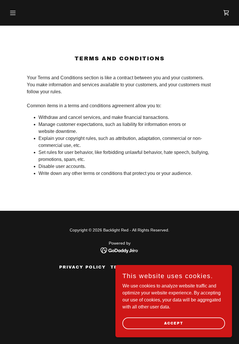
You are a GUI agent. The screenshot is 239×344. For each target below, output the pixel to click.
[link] (226, 13)
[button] (24, 13)
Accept (173, 323)
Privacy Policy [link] (82, 267)
